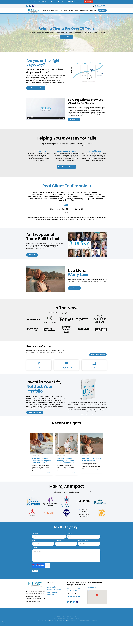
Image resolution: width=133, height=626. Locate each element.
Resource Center (84, 10)
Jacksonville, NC (91, 587)
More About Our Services (66, 167)
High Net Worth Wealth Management (53, 593)
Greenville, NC (91, 586)
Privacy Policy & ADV (48, 620)
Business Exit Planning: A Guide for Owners (91, 459)
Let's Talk (66, 37)
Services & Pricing (73, 10)
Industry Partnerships (66, 368)
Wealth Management (53, 586)
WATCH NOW (88, 1)
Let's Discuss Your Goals (36, 88)
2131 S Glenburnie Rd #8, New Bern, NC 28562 (73, 589)
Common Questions (39, 368)
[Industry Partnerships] (66, 363)
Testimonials (64, 10)
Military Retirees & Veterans (54, 591)
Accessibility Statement (90, 620)
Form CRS (38, 620)
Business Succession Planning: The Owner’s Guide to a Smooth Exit (65, 460)
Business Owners (51, 587)
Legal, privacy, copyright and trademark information (69, 620)
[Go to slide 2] (66, 212)
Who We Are (46, 10)
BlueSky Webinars (94, 368)
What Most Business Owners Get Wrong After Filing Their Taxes (41, 460)
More (48, 472)
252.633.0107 (100, 6)
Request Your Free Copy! (35, 412)
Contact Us (102, 10)
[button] (97, 595)
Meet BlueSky (74, 120)
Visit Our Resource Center (98, 354)
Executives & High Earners (54, 589)
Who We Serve (55, 10)
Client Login (93, 10)
